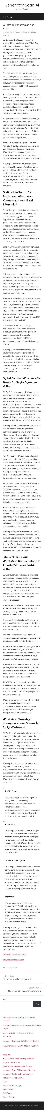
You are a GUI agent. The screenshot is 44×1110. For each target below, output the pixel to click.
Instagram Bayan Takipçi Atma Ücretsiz (19, 1070)
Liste (5, 1082)
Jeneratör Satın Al (22, 4)
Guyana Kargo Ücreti (11, 1062)
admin (33, 32)
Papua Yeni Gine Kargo (12, 1086)
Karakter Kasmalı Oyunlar (13, 960)
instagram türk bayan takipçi (14, 954)
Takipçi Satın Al (9, 1097)
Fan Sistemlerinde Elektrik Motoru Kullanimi (20, 1046)
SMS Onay (7, 1093)
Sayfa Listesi (8, 1089)
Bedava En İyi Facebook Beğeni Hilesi (18, 1059)
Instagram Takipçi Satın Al (13, 1078)
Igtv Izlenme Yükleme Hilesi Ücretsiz (17, 1066)
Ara (4, 1000)
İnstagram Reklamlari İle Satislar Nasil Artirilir (21, 1041)
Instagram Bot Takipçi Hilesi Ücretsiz (18, 1074)
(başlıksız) (6, 1055)
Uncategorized (11, 968)
